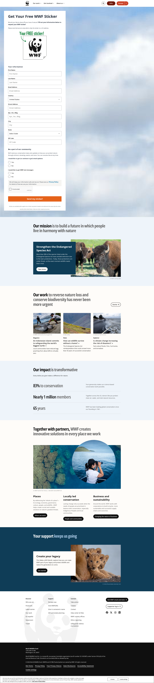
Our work (36, 3)
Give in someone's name (56, 609)
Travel (28, 624)
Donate (120, 3)
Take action (74, 602)
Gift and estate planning (56, 613)
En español (29, 616)
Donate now (52, 602)
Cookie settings (31, 669)
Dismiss (112, 679)
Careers (73, 606)
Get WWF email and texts (116, 600)
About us (60, 3)
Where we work (40, 515)
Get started (42, 570)
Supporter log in (113, 606)
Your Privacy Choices (54, 666)
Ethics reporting (76, 620)
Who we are (30, 602)
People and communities (73, 519)
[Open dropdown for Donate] (126, 3)
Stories (114, 305)
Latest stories (30, 609)
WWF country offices (78, 616)
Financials (29, 606)
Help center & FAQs (77, 613)
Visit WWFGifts (53, 606)
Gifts (111, 3)
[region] (77, 679)
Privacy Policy (40, 666)
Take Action (42, 269)
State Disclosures (69, 666)
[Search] (103, 3)
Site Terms (29, 666)
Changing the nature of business (106, 516)
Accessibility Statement (85, 666)
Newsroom (29, 620)
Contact (73, 609)
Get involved (48, 3)
